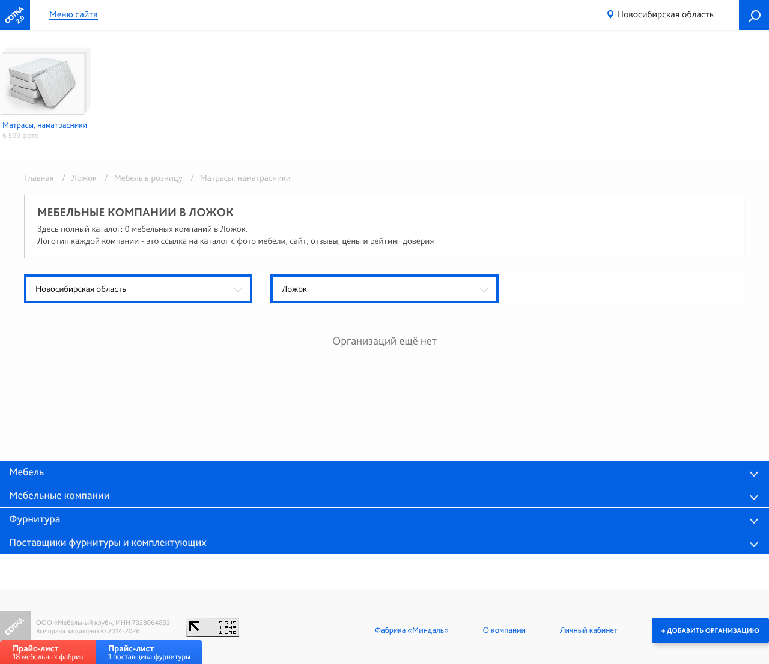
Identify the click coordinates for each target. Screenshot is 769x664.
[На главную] (15, 15)
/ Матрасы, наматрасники (237, 177)
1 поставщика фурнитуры (149, 652)
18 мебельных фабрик (48, 652)
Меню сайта (73, 15)
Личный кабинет (589, 630)
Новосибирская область (665, 14)
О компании (504, 630)
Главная (39, 177)
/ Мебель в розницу (141, 177)
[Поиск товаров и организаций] (754, 15)
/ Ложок (77, 177)
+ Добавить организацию (710, 630)
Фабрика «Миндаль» (412, 630)
